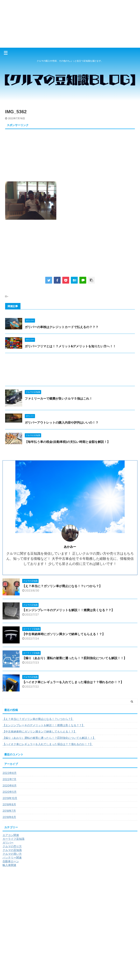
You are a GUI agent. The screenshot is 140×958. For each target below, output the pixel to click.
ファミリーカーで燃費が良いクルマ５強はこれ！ (58, 398)
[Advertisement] (70, 24)
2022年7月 (9, 779)
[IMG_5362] (74, 280)
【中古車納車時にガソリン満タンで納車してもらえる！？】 (63, 634)
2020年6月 (10, 785)
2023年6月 (10, 773)
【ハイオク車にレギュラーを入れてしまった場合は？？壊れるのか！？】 (73, 682)
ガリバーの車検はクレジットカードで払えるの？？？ (62, 327)
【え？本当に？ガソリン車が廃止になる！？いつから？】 (62, 586)
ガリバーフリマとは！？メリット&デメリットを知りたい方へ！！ (70, 346)
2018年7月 (9, 810)
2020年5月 (10, 791)
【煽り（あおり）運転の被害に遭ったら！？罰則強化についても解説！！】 (74, 658)
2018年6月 (9, 817)
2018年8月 (9, 804)
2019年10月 (10, 798)
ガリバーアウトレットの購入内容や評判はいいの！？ (62, 422)
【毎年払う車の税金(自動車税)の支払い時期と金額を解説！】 (67, 441)
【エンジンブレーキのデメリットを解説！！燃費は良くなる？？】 (68, 610)
